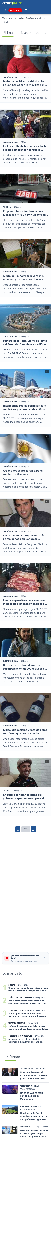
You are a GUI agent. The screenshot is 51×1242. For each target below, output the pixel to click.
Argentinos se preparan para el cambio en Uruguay (22, 472)
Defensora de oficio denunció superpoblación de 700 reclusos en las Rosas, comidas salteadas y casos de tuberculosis (24, 666)
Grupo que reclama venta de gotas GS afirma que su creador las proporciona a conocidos (25, 731)
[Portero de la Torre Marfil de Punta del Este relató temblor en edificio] (25, 318)
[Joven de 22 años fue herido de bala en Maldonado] (10, 1089)
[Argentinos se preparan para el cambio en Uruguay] (25, 448)
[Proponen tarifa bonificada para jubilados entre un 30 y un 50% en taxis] (25, 188)
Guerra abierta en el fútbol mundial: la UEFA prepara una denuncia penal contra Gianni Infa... (33, 1075)
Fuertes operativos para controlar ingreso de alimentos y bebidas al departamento (24, 602)
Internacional (26, 1069)
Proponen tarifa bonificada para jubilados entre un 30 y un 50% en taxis (24, 212)
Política (7, 207)
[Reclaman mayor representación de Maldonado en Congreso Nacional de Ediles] (25, 513)
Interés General (10, 77)
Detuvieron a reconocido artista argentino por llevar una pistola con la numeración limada (34, 1133)
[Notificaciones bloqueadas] (4, 10)
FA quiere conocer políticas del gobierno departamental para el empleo (23, 796)
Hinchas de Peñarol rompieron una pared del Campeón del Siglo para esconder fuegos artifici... (34, 1116)
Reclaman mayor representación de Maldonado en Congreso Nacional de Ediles (24, 537)
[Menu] (26, 10)
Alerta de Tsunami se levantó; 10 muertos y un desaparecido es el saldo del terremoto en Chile (23, 277)
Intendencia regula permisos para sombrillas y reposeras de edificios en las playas (24, 407)
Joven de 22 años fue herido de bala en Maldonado (31, 1096)
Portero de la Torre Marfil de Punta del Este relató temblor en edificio (25, 342)
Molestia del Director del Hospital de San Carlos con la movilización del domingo (24, 83)
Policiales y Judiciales (29, 1086)
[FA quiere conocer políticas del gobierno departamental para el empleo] (25, 772)
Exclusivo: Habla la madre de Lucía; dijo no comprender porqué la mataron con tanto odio (25, 148)
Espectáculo (25, 1127)
